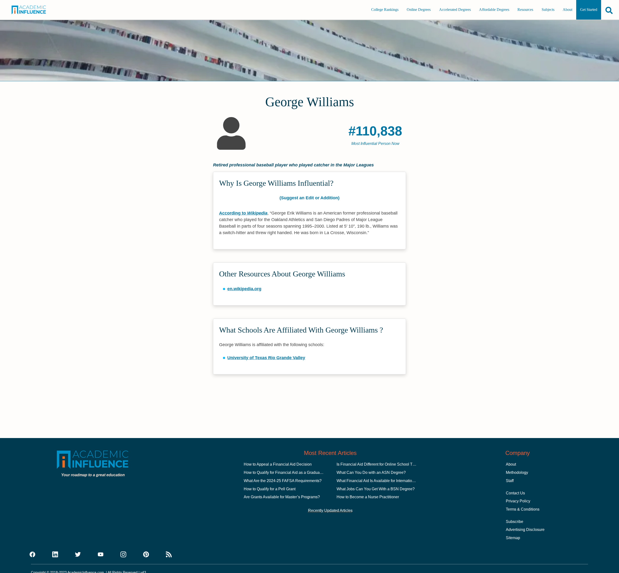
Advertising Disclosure (525, 530)
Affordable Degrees (494, 10)
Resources (525, 10)
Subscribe (514, 522)
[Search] (609, 10)
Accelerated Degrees (455, 10)
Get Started (588, 10)
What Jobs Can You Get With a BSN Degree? (376, 489)
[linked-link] (55, 555)
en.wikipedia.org (244, 288)
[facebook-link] (32, 555)
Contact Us (515, 493)
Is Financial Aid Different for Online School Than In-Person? (388, 464)
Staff (510, 481)
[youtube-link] (100, 555)
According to (243, 213)
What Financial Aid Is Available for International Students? (386, 481)
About (567, 10)
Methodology (517, 472)
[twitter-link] (77, 555)
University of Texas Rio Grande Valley (266, 357)
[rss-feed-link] (168, 555)
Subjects (548, 10)
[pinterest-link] (146, 555)
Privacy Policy (518, 501)
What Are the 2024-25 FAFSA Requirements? (283, 481)
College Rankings (384, 10)
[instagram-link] (123, 555)
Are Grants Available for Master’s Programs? (282, 497)
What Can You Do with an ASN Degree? (371, 472)
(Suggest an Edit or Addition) (309, 197)
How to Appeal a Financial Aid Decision (278, 464)
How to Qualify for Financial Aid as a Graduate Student (290, 472)
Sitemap (513, 538)
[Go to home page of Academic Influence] (34, 9)
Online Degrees (419, 10)
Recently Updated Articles (330, 510)
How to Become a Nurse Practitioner (368, 497)
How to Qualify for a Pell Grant (269, 489)
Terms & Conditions (522, 509)
